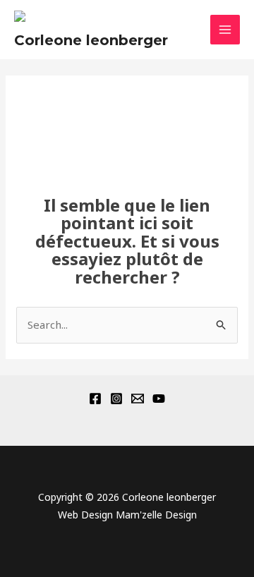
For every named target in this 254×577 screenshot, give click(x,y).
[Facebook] (95, 398)
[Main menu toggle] (225, 30)
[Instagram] (116, 398)
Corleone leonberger (91, 40)
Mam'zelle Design (156, 514)
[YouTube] (158, 398)
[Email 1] (137, 398)
